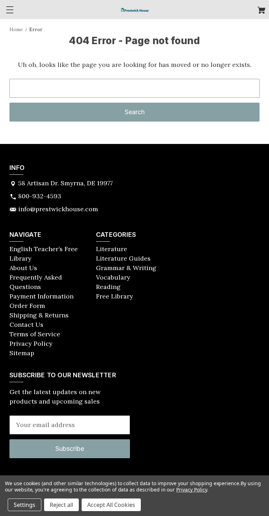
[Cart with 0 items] (261, 11)
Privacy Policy (31, 343)
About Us (23, 268)
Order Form (27, 306)
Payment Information (41, 296)
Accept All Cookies (111, 505)
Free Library (114, 296)
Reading (108, 287)
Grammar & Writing (126, 268)
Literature (111, 249)
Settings (24, 505)
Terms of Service (34, 334)
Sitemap (21, 353)
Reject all (61, 505)
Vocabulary (113, 277)
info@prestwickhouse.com (58, 209)
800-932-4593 (39, 196)
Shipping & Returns (39, 315)
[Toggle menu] (9, 9)
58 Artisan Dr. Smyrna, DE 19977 (65, 183)
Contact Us (26, 325)
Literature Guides (123, 258)
